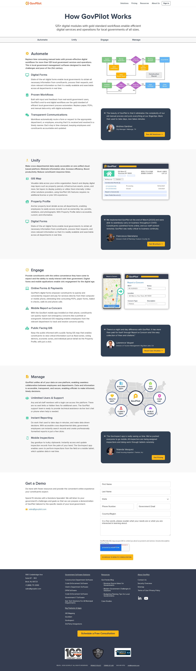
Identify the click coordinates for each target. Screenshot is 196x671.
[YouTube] (146, 598)
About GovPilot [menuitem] (144, 575)
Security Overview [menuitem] (145, 583)
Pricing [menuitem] (134, 3)
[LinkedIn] (140, 598)
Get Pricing (158, 457)
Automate (42, 40)
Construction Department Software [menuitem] (79, 580)
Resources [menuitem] (144, 3)
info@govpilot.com (133, 665)
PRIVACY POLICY (96, 665)
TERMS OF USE (109, 665)
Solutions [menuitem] (124, 3)
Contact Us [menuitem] (142, 580)
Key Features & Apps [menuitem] (73, 608)
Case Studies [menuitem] (106, 601)
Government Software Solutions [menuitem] (77, 575)
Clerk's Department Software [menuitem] (76, 587)
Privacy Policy (104, 543)
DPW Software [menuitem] (71, 590)
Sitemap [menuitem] (141, 587)
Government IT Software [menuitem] (75, 597)
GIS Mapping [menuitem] (70, 613)
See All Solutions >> (154, 134)
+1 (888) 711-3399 (32, 585)
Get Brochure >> (156, 244)
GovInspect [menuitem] (69, 620)
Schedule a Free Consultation (98, 633)
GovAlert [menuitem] (68, 617)
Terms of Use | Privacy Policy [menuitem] (149, 590)
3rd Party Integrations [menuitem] (73, 624)
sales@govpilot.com (37, 509)
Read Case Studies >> (153, 351)
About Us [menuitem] (156, 3)
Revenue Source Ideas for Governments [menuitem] (114, 584)
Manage (136, 40)
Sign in (166, 3)
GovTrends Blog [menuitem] (107, 580)
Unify (74, 40)
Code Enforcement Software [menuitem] (76, 583)
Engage (104, 40)
